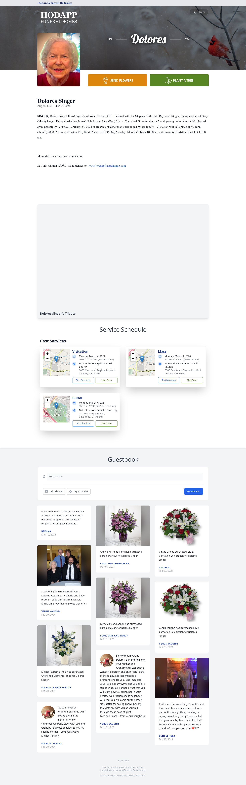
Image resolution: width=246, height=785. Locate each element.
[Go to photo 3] (181, 696)
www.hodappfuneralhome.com (107, 165)
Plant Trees (106, 380)
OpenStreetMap (126, 775)
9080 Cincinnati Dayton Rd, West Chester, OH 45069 (97, 372)
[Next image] (205, 678)
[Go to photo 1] (178, 696)
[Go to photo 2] (179, 696)
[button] (56, 359)
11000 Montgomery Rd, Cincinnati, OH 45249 (92, 415)
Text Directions (83, 380)
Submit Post (193, 491)
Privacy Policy (113, 770)
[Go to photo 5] (185, 696)
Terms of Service (132, 770)
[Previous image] (158, 678)
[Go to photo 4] (183, 696)
